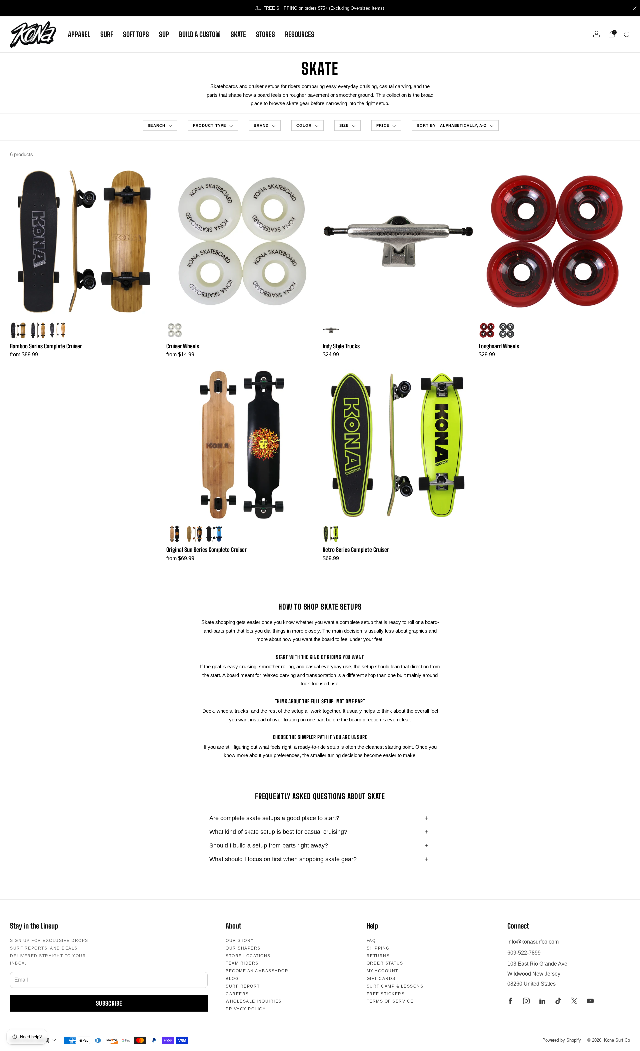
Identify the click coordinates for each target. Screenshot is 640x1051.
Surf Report (243, 986)
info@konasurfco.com (533, 942)
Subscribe (109, 1003)
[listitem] (320, 8)
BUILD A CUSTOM (200, 34)
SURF (106, 34)
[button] (159, 125)
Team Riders (242, 963)
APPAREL (79, 34)
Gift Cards (381, 978)
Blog (232, 978)
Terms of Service (390, 1001)
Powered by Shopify (561, 1040)
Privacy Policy (246, 1009)
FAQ (371, 940)
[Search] (626, 34)
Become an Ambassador (257, 971)
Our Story (240, 940)
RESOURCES (299, 34)
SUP (164, 34)
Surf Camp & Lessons (395, 986)
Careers (237, 994)
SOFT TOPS (136, 34)
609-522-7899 (524, 953)
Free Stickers (386, 994)
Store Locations (248, 956)
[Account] (596, 34)
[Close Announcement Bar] (634, 8)
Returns (378, 956)
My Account (382, 971)
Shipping (378, 948)
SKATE (238, 34)
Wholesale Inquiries (254, 1001)
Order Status (385, 963)
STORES (265, 34)
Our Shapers (243, 948)
